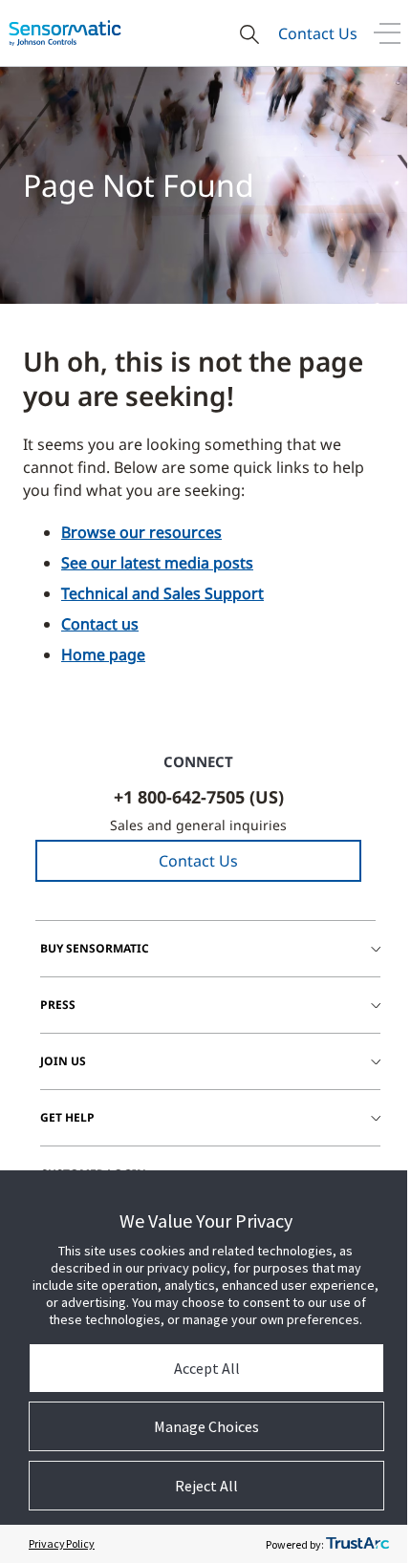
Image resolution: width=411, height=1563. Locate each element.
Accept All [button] (207, 1368)
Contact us (100, 623)
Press (58, 1004)
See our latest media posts (157, 562)
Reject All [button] (206, 1485)
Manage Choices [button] (206, 1426)
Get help (67, 1117)
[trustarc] (357, 1544)
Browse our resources (141, 532)
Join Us (63, 1061)
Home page (103, 654)
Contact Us (317, 33)
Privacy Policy (62, 1543)
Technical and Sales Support (162, 593)
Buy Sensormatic (94, 948)
